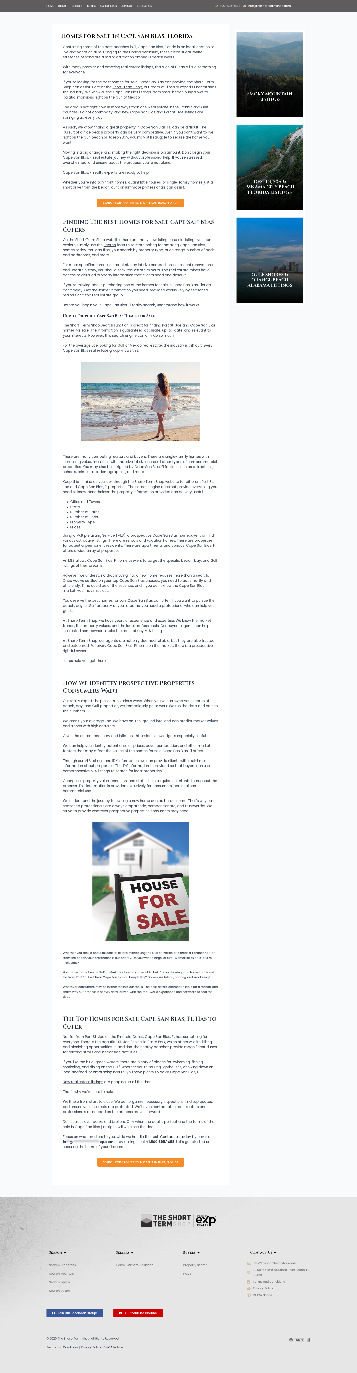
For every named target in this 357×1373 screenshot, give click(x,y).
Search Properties (62, 1265)
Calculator (108, 6)
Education (144, 6)
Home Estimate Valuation (134, 1265)
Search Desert (59, 1291)
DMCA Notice (113, 1347)
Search (77, 6)
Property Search (195, 1265)
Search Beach (59, 1282)
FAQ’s (187, 1273)
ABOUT (62, 6)
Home (50, 6)
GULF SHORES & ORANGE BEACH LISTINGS (269, 280)
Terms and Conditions (62, 1347)
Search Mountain (61, 1273)
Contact (127, 6)
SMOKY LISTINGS (269, 96)
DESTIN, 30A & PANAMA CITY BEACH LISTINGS (269, 187)
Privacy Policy (91, 1347)
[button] (63, 6)
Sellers (92, 6)
